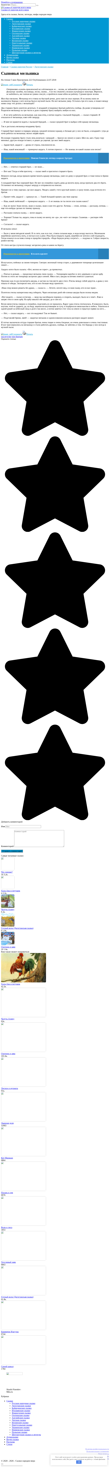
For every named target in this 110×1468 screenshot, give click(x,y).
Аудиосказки (12, 55)
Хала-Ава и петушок (10, 891)
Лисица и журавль (9, 1088)
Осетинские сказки (20, 33)
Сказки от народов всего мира (15, 10)
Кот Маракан (7, 1158)
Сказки (9, 19)
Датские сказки (19, 38)
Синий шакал (7, 1366)
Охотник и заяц (8, 947)
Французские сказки (21, 31)
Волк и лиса (6, 1227)
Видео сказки (12, 57)
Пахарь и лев (7, 1193)
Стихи (9, 62)
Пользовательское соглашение (97, 1451)
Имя (3, 826)
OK (79, 1462)
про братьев (17, 336)
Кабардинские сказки (22, 26)
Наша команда (103, 1454)
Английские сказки (21, 36)
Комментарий (7, 846)
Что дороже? (7, 872)
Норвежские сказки (21, 48)
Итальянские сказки (21, 28)
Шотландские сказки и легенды (26, 52)
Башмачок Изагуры (10, 1332)
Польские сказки (19, 50)
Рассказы (10, 60)
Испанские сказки (20, 40)
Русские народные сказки (23, 21)
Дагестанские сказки (21, 24)
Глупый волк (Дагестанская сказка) (17, 928)
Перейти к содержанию (12, 2)
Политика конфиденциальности (97, 1449)
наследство (6, 336)
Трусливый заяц (8, 1262)
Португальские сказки (22, 43)
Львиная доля (7, 1123)
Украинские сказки (20, 45)
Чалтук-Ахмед (7, 909)
